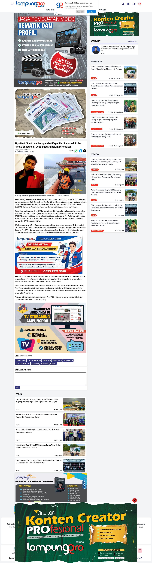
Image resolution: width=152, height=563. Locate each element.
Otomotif (102, 10)
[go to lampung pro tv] (134, 4)
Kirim (17, 387)
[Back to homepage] (30, 4)
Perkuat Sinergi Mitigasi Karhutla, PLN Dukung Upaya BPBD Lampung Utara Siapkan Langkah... (104, 119)
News (48, 10)
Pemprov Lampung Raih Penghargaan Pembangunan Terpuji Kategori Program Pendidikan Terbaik (105, 102)
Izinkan (91, 12)
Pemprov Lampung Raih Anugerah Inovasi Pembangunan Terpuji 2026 (106, 135)
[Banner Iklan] (114, 24)
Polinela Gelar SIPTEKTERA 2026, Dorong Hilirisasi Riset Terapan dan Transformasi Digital (36, 416)
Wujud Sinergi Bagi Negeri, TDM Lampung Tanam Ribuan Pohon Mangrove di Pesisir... (106, 68)
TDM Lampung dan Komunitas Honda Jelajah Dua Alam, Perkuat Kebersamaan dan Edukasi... (107, 85)
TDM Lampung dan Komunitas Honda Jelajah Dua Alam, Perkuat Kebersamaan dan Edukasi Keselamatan (38, 461)
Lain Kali (80, 12)
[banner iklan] (50, 50)
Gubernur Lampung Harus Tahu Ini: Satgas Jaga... (118, 47)
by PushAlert (58, 14)
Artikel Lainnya (132, 41)
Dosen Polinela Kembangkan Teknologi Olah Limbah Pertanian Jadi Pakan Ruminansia (38, 431)
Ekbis (53, 10)
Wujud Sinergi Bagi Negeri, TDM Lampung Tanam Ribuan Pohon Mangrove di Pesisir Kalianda (38, 446)
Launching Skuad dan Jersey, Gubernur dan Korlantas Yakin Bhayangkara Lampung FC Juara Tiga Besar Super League (37, 400)
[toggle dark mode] (139, 4)
